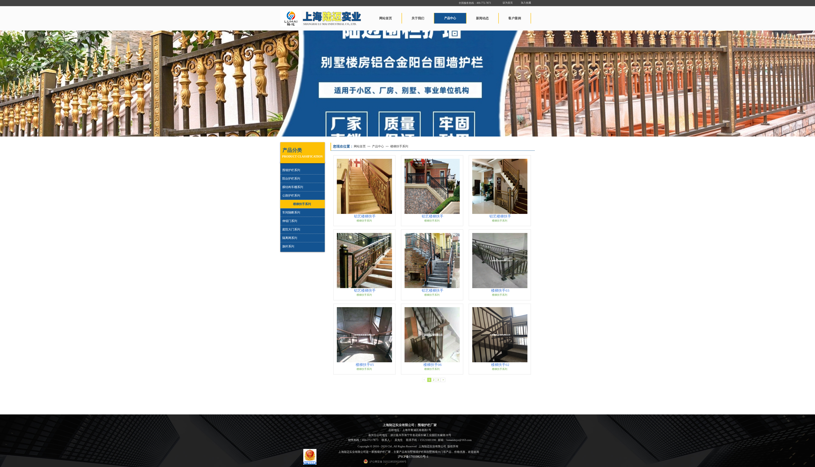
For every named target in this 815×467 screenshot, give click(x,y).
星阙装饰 (523, 426)
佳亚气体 (516, 426)
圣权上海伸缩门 (505, 426)
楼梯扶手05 (365, 365)
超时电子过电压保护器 (508, 421)
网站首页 (360, 146)
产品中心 (378, 146)
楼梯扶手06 (432, 365)
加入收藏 (526, 2)
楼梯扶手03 (500, 291)
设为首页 (508, 2)
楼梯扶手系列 (399, 146)
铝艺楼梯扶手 (365, 216)
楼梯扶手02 (500, 365)
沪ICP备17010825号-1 (413, 456)
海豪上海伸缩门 (524, 421)
